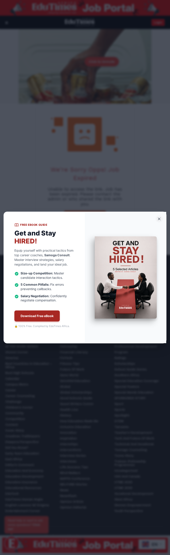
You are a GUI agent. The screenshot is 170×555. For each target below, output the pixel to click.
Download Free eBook (37, 316)
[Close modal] (159, 218)
